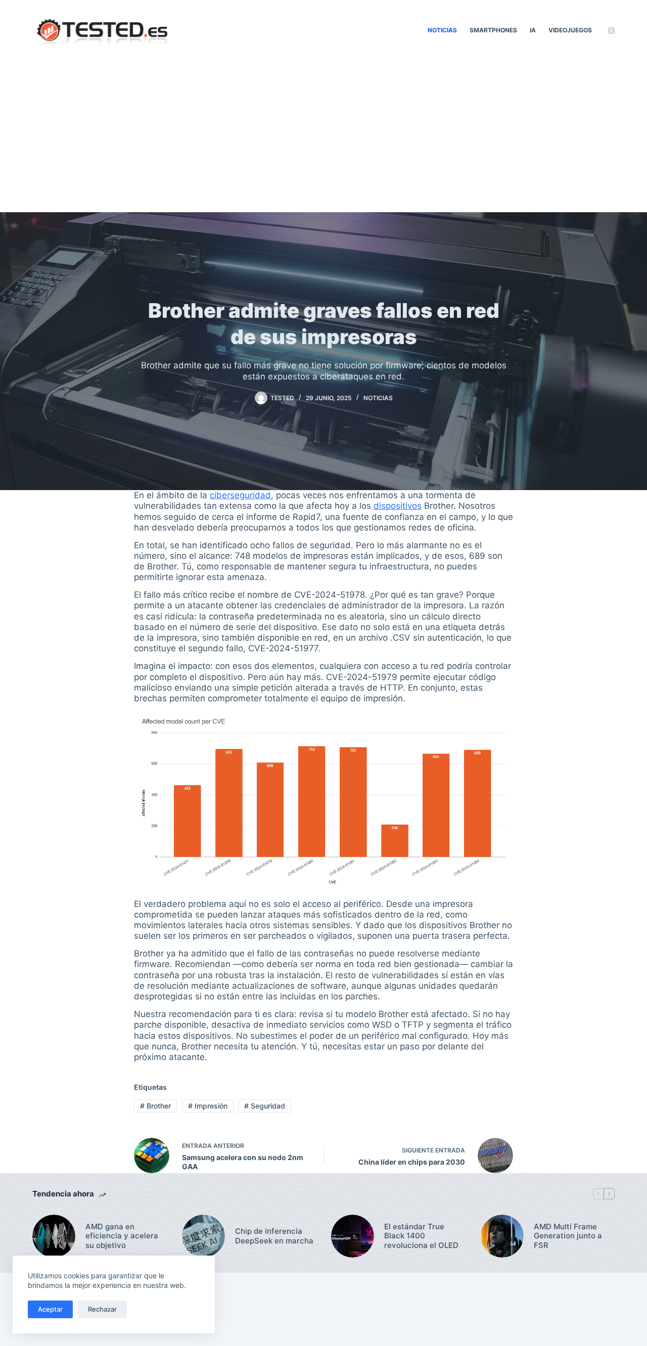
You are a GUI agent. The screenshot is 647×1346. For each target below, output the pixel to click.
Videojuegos (570, 30)
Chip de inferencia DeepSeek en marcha (274, 1236)
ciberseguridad (240, 495)
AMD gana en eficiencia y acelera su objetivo (121, 1236)
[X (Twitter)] (611, 30)
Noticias (442, 30)
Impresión (207, 1105)
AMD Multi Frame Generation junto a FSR (568, 1236)
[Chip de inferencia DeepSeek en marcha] (203, 1236)
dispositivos (398, 506)
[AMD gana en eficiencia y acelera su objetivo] (53, 1236)
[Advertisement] (323, 136)
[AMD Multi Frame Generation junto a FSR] (502, 1236)
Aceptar (50, 1309)
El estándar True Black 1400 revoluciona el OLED (421, 1236)
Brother (155, 1105)
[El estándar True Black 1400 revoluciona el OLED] (352, 1236)
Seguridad (264, 1105)
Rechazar (102, 1309)
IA (533, 30)
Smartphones (493, 30)
